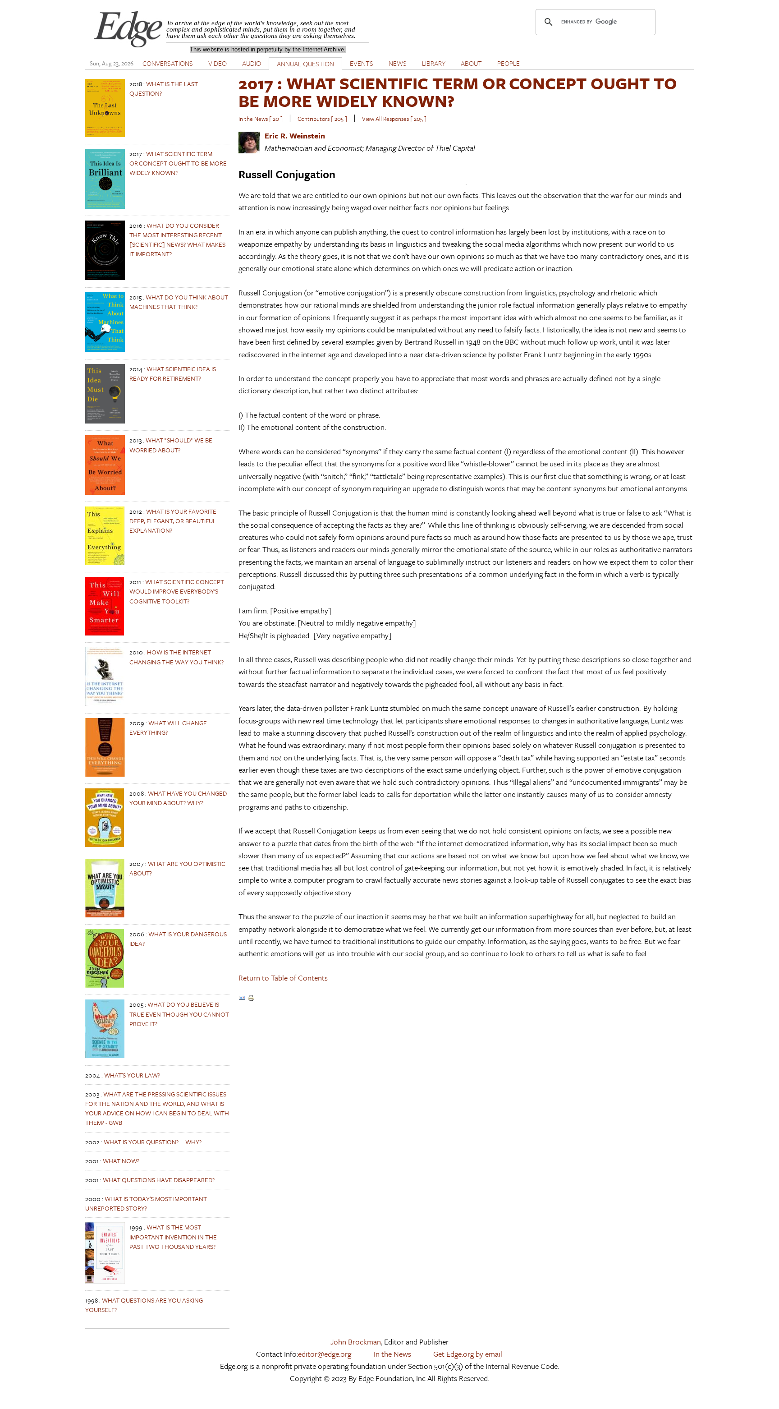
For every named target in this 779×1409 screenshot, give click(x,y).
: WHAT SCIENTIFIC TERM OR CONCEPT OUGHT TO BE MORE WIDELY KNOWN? (457, 91)
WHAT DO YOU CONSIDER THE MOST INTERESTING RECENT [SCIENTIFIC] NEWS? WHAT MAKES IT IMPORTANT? (177, 240)
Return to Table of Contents (283, 977)
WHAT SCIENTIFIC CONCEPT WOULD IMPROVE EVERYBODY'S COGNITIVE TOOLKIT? (176, 591)
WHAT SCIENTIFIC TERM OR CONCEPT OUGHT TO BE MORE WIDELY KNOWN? (178, 163)
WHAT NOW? (121, 1160)
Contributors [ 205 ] (322, 118)
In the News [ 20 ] (260, 118)
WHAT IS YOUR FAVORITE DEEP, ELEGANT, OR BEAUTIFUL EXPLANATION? (172, 521)
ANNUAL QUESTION (305, 64)
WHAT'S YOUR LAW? (132, 1075)
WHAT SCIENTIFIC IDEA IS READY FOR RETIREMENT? (172, 373)
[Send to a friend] (242, 998)
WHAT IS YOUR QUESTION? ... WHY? (153, 1142)
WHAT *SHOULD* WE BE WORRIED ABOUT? (170, 444)
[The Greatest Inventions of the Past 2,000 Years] (105, 1281)
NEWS (398, 63)
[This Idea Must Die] (105, 421)
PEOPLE (508, 63)
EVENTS (361, 63)
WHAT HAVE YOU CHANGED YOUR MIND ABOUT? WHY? (178, 797)
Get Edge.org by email (467, 1353)
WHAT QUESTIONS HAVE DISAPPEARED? (159, 1179)
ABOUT (471, 63)
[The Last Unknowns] (105, 134)
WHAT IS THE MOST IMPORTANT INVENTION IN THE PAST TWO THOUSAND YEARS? (173, 1236)
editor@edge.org (324, 1353)
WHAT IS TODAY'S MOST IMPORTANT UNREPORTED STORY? (146, 1203)
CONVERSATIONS (167, 63)
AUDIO (251, 63)
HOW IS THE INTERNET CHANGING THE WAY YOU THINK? (176, 656)
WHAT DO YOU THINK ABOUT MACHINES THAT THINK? (178, 301)
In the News (392, 1353)
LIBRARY (433, 63)
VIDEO (217, 63)
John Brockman (355, 1341)
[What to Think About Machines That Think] (105, 349)
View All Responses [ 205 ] (394, 118)
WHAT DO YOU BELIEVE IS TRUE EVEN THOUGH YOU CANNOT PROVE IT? (179, 1013)
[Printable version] (251, 998)
